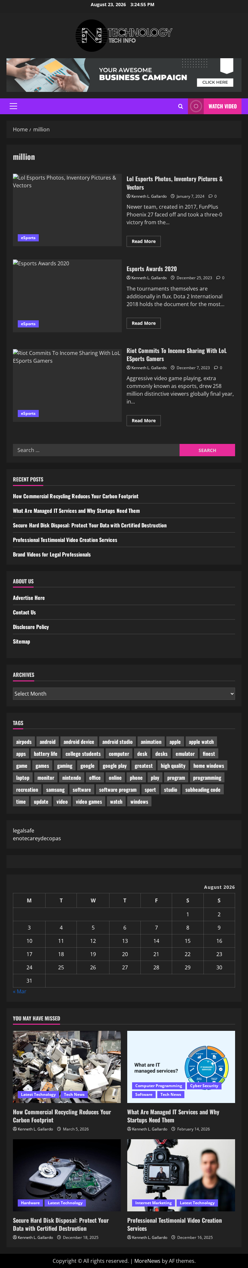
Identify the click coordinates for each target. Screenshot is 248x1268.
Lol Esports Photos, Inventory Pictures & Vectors (67, 210)
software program (118, 789)
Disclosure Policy (31, 627)
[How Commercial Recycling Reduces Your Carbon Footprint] (67, 1067)
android (48, 741)
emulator (185, 753)
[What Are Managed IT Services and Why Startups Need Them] (181, 1067)
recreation (27, 789)
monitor (45, 777)
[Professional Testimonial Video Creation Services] (181, 1175)
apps (21, 753)
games (42, 765)
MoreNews (147, 1260)
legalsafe (23, 830)
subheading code (203, 789)
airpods (24, 741)
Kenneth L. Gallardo (149, 196)
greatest (144, 765)
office (95, 777)
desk (142, 753)
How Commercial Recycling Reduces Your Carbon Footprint (76, 496)
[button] (13, 106)
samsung (55, 789)
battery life (45, 753)
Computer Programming (158, 1085)
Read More (146, 242)
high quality (173, 765)
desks (161, 753)
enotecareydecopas (37, 838)
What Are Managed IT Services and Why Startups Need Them (76, 510)
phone (136, 777)
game (21, 765)
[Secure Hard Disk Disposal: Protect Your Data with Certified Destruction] (67, 1175)
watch (116, 801)
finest (209, 753)
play (155, 777)
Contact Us (24, 612)
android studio (117, 741)
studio (170, 789)
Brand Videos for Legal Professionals (52, 554)
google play (115, 765)
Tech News (74, 1094)
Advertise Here (29, 597)
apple (175, 741)
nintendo (71, 777)
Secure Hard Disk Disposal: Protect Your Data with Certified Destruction (90, 525)
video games (89, 801)
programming (207, 777)
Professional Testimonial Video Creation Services (65, 540)
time (21, 801)
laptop (22, 777)
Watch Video (223, 106)
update (41, 801)
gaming (64, 765)
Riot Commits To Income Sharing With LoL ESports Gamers (67, 385)
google (87, 765)
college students (83, 753)
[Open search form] (180, 106)
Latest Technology (38, 1094)
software (82, 789)
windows (139, 801)
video (62, 801)
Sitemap (21, 641)
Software (143, 1094)
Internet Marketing (153, 1203)
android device (79, 741)
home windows (208, 765)
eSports (28, 237)
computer (119, 753)
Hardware (30, 1203)
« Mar (19, 991)
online (115, 777)
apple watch (201, 741)
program (176, 777)
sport (150, 789)
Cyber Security (204, 1085)
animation (151, 741)
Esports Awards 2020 (67, 295)
